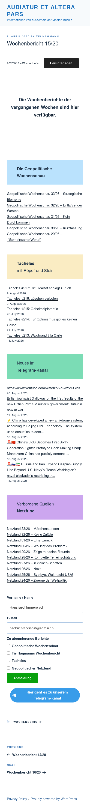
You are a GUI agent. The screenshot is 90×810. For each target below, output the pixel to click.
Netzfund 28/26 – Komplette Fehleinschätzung (41, 557)
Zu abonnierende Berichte (28, 638)
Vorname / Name (20, 597)
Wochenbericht (27, 721)
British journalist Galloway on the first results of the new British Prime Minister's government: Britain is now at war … (45, 404)
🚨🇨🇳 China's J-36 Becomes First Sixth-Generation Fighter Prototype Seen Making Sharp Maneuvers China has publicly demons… (44, 447)
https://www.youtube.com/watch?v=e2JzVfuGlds (43, 387)
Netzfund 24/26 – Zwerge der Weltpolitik (37, 580)
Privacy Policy (17, 798)
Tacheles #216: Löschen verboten (32, 298)
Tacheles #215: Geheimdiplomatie (32, 308)
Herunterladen (61, 63)
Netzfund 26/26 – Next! (24, 568)
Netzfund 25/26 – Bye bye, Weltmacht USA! (40, 574)
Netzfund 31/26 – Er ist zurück (30, 540)
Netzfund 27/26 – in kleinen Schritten (34, 562)
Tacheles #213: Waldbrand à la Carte (34, 335)
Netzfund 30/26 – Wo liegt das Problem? (37, 545)
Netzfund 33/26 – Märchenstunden (33, 528)
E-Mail (12, 617)
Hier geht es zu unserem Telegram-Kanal (47, 695)
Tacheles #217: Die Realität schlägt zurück (39, 287)
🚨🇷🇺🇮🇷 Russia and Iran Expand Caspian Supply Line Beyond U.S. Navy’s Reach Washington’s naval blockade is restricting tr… (44, 469)
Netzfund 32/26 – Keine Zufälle (30, 534)
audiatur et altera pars (41, 10)
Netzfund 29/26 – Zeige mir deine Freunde (38, 551)
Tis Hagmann (47, 36)
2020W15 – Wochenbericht (24, 63)
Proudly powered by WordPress (54, 798)
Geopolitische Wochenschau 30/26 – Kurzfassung (44, 227)
